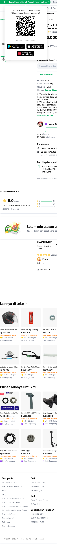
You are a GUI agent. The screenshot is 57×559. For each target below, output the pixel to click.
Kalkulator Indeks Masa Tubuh (14, 510)
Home (2, 20)
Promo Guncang (8, 526)
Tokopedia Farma (9, 514)
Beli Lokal (6, 522)
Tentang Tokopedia (9, 482)
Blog (4, 494)
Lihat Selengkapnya (45, 115)
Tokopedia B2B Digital (11, 502)
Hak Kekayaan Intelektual (12, 486)
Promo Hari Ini (8, 518)
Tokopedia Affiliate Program (13, 498)
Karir (4, 490)
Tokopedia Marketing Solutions (15, 506)
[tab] (46, 74)
